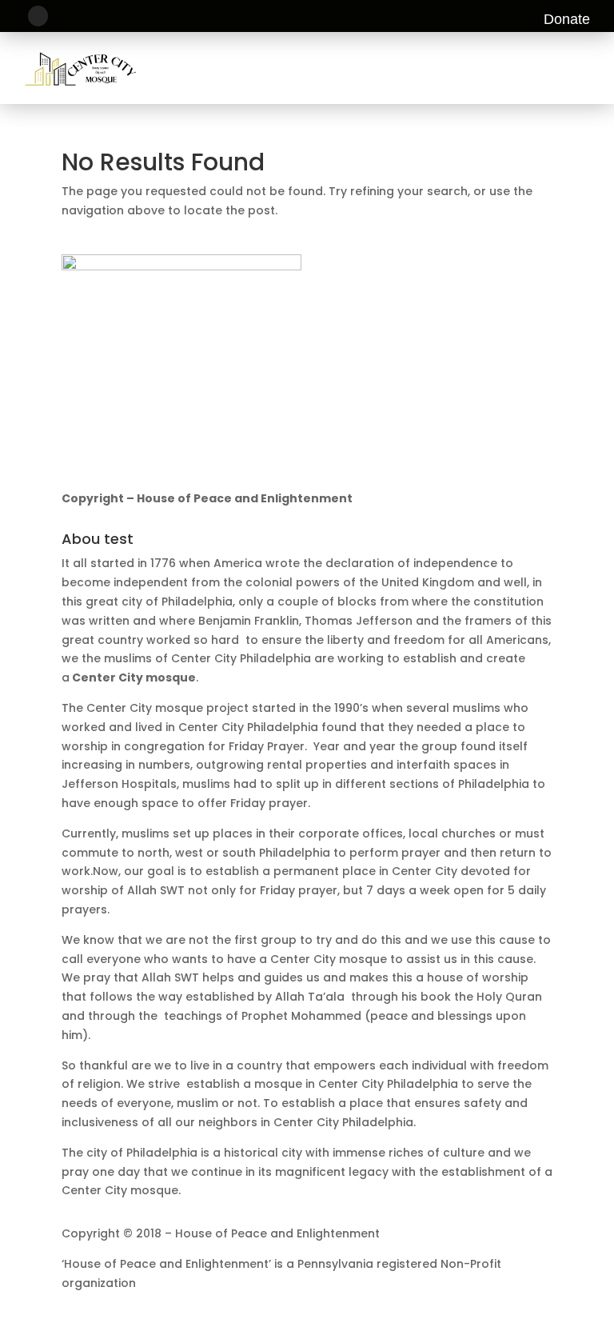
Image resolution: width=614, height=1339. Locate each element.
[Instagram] (38, 16)
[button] (584, 68)
